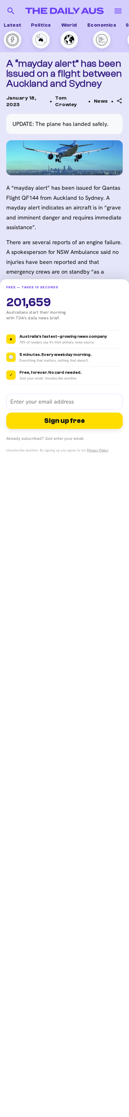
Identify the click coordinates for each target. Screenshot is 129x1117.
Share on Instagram (91, 155)
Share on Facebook (91, 143)
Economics (101, 25)
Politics (41, 25)
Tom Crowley (66, 101)
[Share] (119, 101)
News (101, 101)
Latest (13, 25)
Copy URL (79, 118)
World (69, 25)
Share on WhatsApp (91, 130)
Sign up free (64, 421)
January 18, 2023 (21, 101)
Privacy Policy (97, 450)
